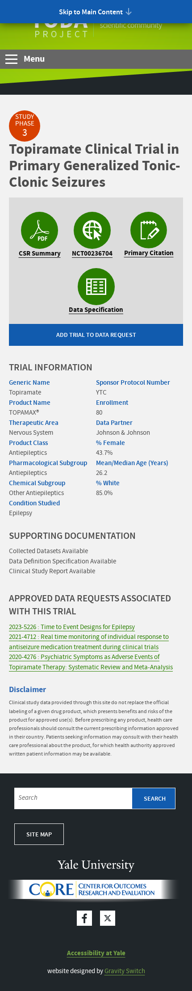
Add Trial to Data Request (96, 335)
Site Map (39, 835)
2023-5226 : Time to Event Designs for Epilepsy (72, 627)
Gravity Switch (124, 971)
